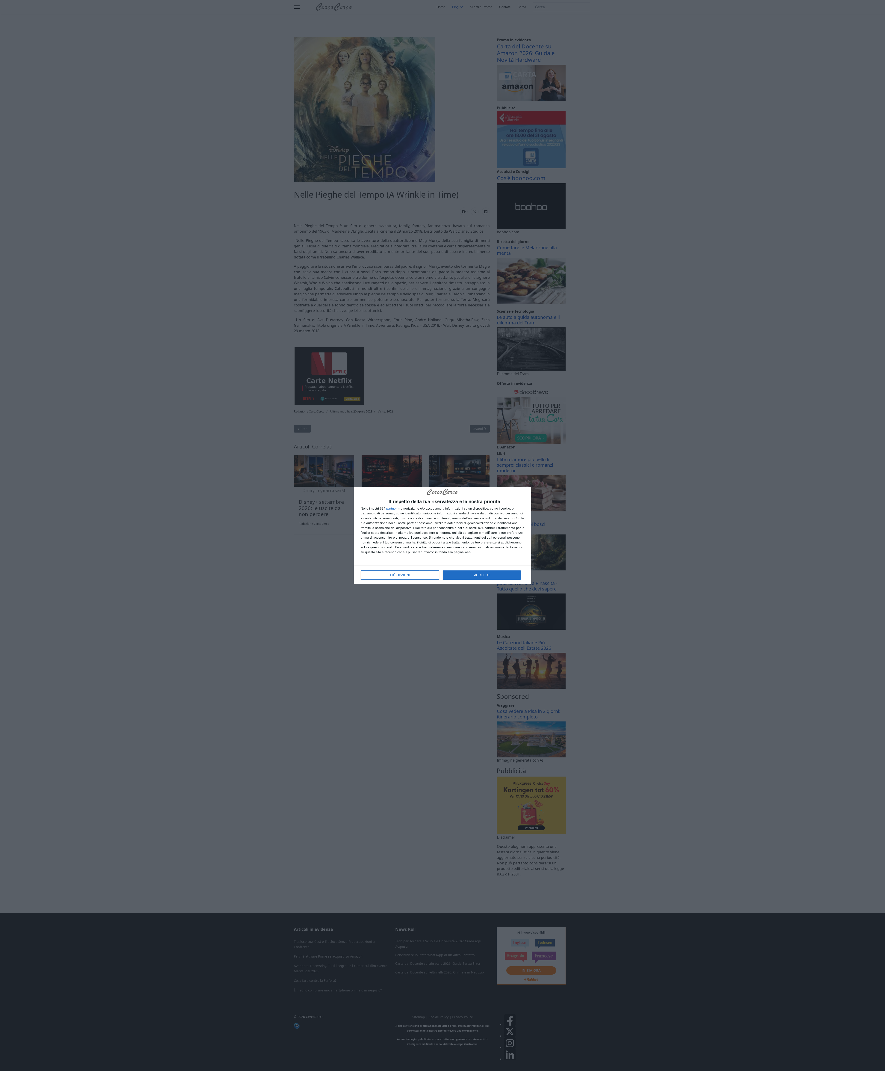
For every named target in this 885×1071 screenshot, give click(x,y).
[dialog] (442, 535)
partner (391, 508)
